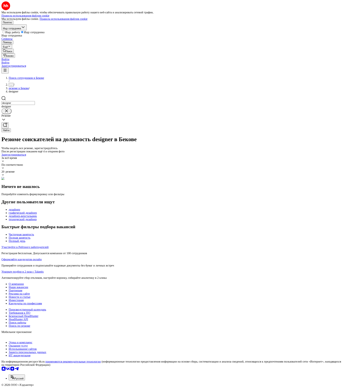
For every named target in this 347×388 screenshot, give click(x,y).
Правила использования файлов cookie (63, 18)
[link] (7, 51)
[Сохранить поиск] (5, 125)
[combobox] (18, 103)
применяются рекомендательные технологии (73, 361)
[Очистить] (6, 111)
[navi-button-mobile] (5, 70)
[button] (5, 59)
